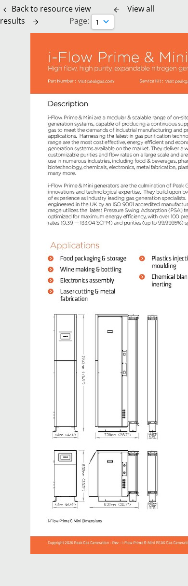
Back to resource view (51, 8)
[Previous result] (116, 10)
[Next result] (35, 22)
